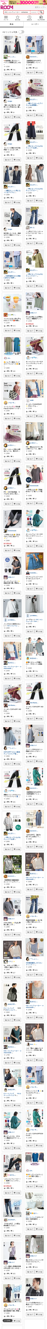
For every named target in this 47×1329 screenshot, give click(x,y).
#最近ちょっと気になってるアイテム (12, 191)
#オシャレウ (10, 1010)
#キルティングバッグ (12, 1094)
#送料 (12, 278)
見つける (18, 18)
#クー (35, 190)
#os (35, 621)
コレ (8, 74)
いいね (18, 74)
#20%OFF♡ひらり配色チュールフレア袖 (12, 753)
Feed (6, 18)
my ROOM (41, 18)
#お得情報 (33, 105)
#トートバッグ (9, 1008)
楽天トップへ (40, 7)
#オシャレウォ (12, 626)
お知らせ (29, 18)
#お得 (12, 839)
